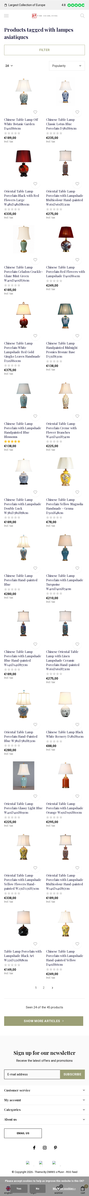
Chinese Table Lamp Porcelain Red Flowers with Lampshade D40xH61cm (65, 271)
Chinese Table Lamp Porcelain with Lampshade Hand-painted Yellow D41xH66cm (64, 957)
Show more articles (42, 1021)
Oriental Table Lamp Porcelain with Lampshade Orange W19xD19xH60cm (64, 808)
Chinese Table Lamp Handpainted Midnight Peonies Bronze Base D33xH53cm (62, 349)
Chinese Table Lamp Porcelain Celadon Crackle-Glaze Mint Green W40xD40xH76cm (23, 273)
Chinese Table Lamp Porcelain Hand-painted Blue (20, 580)
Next (52, 988)
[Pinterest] (55, 1147)
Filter (44, 50)
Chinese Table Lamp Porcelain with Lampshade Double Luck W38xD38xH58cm (22, 506)
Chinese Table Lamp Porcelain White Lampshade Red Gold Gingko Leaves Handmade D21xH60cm (22, 352)
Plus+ (61, 1172)
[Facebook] (34, 1147)
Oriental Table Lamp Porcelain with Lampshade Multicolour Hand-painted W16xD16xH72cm (64, 197)
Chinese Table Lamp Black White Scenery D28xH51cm (64, 734)
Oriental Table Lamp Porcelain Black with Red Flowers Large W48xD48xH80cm (21, 197)
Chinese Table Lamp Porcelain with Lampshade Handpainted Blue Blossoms (22, 430)
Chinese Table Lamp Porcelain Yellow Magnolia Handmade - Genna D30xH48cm (64, 506)
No (37, 1188)
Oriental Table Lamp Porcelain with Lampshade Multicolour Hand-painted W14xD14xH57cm (64, 881)
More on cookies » (64, 1188)
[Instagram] (45, 1147)
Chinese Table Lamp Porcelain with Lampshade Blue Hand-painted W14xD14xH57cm (22, 658)
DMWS (51, 1172)
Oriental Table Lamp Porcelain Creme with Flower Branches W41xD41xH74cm (61, 430)
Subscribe (72, 1074)
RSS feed (71, 1172)
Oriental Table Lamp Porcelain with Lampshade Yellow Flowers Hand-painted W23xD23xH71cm (22, 881)
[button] (6, 16)
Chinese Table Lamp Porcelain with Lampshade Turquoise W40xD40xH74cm (64, 582)
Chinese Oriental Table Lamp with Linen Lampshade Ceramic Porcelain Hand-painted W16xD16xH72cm (62, 660)
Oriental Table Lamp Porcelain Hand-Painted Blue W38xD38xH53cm (20, 736)
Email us (23, 1133)
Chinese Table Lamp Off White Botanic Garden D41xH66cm (21, 123)
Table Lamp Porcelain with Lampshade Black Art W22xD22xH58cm (23, 955)
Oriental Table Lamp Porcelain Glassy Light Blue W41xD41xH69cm (23, 808)
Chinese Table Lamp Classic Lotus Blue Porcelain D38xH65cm (61, 123)
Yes (19, 1188)
